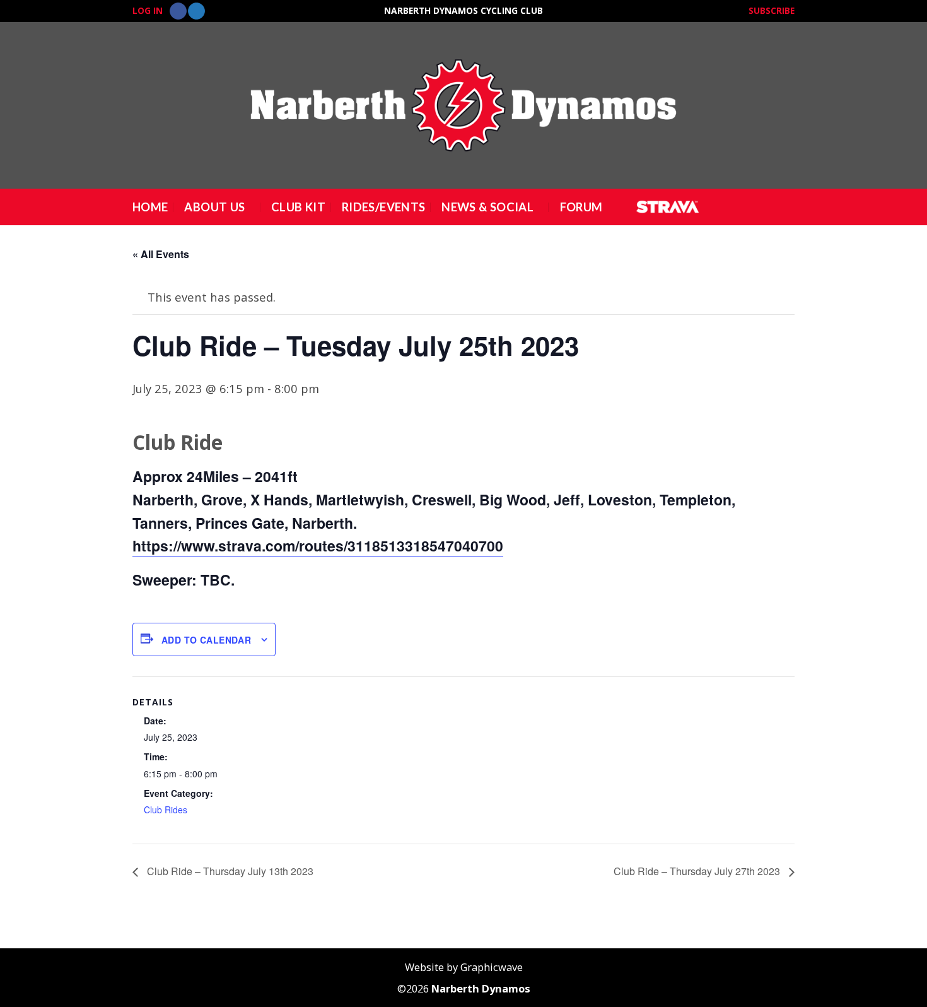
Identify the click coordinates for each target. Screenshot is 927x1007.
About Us (214, 207)
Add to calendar (206, 639)
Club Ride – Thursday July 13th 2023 (228, 871)
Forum (581, 207)
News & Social (487, 207)
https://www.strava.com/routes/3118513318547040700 (317, 545)
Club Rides (165, 809)
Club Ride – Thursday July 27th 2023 (698, 871)
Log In (147, 10)
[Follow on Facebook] (178, 11)
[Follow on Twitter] (196, 11)
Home (150, 207)
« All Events (160, 254)
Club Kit (298, 207)
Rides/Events (383, 207)
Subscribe (772, 10)
